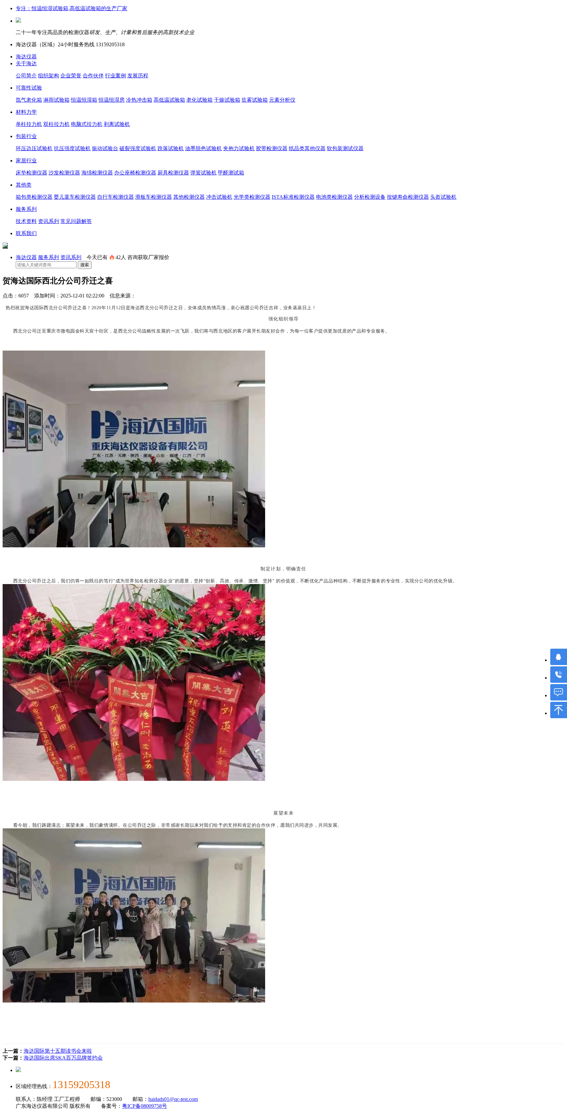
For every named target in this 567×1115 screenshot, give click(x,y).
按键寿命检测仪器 (408, 197)
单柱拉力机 (29, 124)
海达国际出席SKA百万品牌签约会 (63, 1058)
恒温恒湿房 (111, 100)
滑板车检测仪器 (153, 197)
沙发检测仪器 (64, 172)
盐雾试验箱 (255, 100)
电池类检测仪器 (334, 197)
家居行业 (26, 160)
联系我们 (26, 233)
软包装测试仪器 (345, 148)
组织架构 (48, 75)
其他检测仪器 (189, 197)
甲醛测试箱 (231, 172)
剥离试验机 (117, 124)
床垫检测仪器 (31, 172)
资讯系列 (48, 221)
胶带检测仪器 (271, 148)
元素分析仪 (282, 100)
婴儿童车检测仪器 (75, 197)
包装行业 (26, 136)
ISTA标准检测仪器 (293, 197)
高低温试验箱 (169, 100)
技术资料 (26, 221)
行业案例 (115, 75)
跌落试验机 (171, 148)
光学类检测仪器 (252, 197)
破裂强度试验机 (137, 148)
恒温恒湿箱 (84, 100)
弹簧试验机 (203, 172)
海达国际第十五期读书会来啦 (58, 1051)
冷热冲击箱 (139, 100)
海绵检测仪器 (97, 172)
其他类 (24, 185)
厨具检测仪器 (173, 172)
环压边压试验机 (34, 148)
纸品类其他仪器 (307, 148)
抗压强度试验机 (72, 148)
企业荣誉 (70, 75)
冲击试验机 (219, 197)
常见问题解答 (76, 221)
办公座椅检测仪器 (135, 172)
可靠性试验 (29, 88)
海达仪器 (26, 56)
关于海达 (26, 63)
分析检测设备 (370, 197)
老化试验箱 (199, 100)
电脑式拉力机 (86, 124)
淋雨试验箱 (56, 100)
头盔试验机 (443, 197)
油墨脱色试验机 (203, 148)
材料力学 (26, 112)
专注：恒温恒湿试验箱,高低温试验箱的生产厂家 (71, 8)
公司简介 (26, 75)
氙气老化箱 (29, 100)
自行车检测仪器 (115, 197)
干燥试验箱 (227, 100)
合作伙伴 (93, 75)
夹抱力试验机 (239, 148)
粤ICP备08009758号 (144, 1106)
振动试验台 (105, 148)
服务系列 (26, 209)
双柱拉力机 (56, 124)
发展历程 (137, 75)
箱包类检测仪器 (34, 197)
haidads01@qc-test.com (173, 1099)
